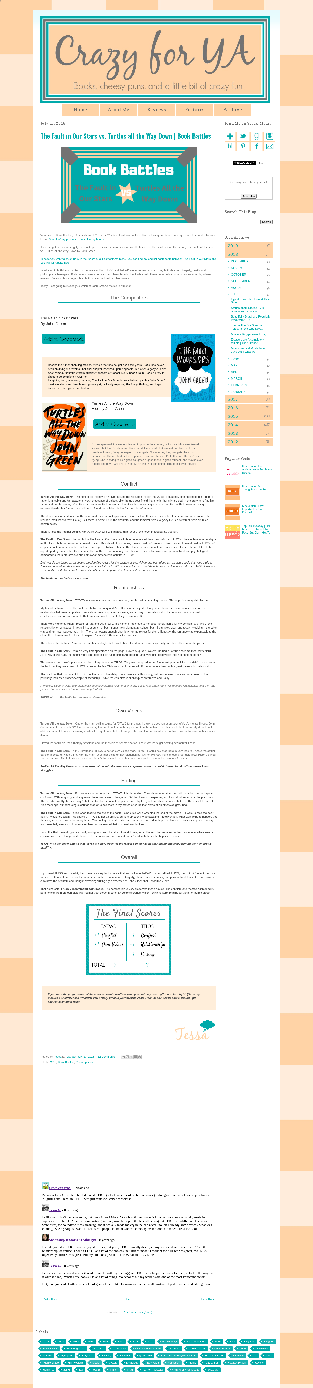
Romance (48, 1369)
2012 (46, 1341)
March (236, 378)
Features (194, 109)
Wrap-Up (213, 1369)
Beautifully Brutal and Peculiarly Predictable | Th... (250, 318)
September (240, 281)
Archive (233, 109)
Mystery (112, 1362)
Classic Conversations (148, 1348)
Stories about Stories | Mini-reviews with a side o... (248, 309)
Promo (192, 1362)
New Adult (153, 1362)
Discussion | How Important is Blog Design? (252, 509)
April (235, 372)
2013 (61, 1341)
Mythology (132, 1362)
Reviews (156, 109)
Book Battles (66, 1062)
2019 (150, 1341)
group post (145, 1355)
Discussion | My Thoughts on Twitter (254, 488)
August (237, 287)
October (238, 274)
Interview (238, 1355)
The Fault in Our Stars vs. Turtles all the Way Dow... (247, 327)
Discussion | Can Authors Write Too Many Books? (257, 469)
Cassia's (99, 1348)
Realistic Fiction (237, 1362)
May (234, 365)
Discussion (261, 1348)
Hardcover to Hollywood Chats (178, 1355)
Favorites (125, 1355)
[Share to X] (131, 1057)
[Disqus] (128, 1123)
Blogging (269, 1341)
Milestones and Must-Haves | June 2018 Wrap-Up (249, 350)
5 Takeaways (169, 1341)
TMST (129, 1369)
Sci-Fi (66, 1369)
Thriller (113, 1369)
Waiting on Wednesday (185, 1369)
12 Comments (106, 1056)
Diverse (47, 1355)
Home (80, 109)
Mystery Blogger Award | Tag (248, 334)
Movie (95, 1362)
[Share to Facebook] (135, 1057)
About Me (118, 109)
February (239, 385)
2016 (106, 1341)
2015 (91, 1341)
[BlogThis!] (127, 1057)
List (255, 1355)
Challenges (119, 1348)
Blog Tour (249, 1341)
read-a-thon (212, 1362)
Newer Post (207, 1299)
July (234, 294)
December (239, 261)
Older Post (50, 1299)
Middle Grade (51, 1362)
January (238, 391)
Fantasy (106, 1355)
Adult (218, 1341)
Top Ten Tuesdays (152, 1369)
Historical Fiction (214, 1355)
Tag (81, 1369)
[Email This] (123, 1057)
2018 (53, 1062)
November (240, 268)
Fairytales (87, 1355)
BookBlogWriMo (75, 1348)
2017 (120, 1341)
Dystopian (67, 1355)
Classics (175, 1348)
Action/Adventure (196, 1341)
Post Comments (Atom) (137, 1312)
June (235, 358)
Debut (242, 1348)
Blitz (232, 1341)
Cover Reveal (222, 1348)
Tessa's (96, 1369)
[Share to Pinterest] (139, 1057)
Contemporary (84, 1062)
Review (259, 1362)
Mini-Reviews (75, 1362)
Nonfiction (173, 1362)
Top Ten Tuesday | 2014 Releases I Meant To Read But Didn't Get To (257, 529)
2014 (76, 1341)
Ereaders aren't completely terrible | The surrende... (247, 341)
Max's (269, 1355)
